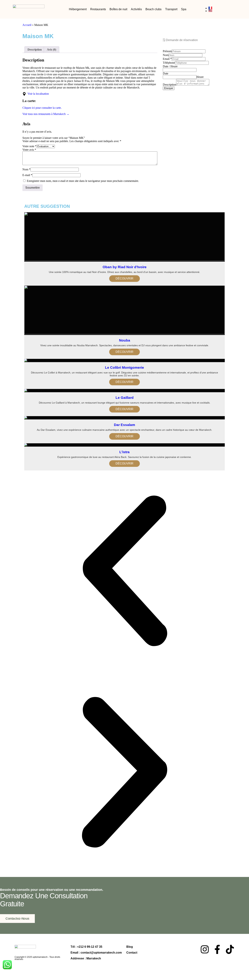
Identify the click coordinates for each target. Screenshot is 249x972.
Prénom (167, 51)
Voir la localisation (37, 93)
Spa (183, 9)
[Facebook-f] (217, 949)
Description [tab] (35, 49)
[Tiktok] (229, 949)
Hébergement (78, 9)
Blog (129, 946)
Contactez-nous (17, 918)
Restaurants (98, 9)
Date (165, 73)
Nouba (124, 340)
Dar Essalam (124, 425)
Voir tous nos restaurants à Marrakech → (45, 113)
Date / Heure (170, 66)
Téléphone (169, 62)
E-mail (27, 175)
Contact (131, 952)
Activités (136, 9)
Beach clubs (153, 9)
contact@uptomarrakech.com (101, 952)
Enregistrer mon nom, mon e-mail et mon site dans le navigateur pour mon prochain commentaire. (83, 180)
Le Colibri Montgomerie (124, 367)
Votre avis (29, 149)
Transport (171, 9)
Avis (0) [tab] (51, 49)
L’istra (124, 452)
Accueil (26, 24)
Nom (26, 169)
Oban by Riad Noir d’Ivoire (125, 267)
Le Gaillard (125, 398)
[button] (124, 571)
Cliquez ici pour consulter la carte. (42, 107)
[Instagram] (204, 949)
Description (169, 84)
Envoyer (168, 88)
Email (167, 58)
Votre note (29, 146)
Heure (200, 76)
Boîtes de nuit (118, 9)
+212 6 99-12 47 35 (89, 946)
